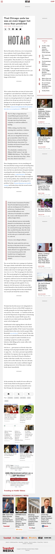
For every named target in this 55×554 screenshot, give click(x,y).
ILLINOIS (16, 397)
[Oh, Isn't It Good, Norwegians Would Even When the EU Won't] (44, 277)
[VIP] (52, 1)
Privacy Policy (40, 542)
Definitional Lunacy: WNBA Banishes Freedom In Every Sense (46, 72)
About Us (7, 542)
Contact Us (46, 542)
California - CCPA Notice (27, 543)
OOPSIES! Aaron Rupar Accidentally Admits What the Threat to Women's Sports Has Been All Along (20, 521)
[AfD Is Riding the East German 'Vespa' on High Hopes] (44, 132)
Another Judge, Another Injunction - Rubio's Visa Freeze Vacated (46, 49)
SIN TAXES (22, 397)
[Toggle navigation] (2, 1)
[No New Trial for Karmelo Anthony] (44, 203)
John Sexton (41, 214)
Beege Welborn (41, 147)
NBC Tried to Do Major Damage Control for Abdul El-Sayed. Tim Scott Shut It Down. (8, 519)
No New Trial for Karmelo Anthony (44, 210)
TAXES (6, 401)
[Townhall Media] (8, 549)
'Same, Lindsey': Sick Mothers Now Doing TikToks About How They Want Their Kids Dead (44, 258)
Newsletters (21, 542)
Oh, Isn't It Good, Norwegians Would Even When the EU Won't (44, 286)
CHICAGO (10, 397)
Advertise (26, 542)
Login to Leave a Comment (19, 479)
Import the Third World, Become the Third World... (44, 188)
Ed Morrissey (41, 122)
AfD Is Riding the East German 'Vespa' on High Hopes (44, 140)
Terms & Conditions (33, 542)
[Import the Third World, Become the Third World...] (44, 180)
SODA (29, 397)
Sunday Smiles (46, 90)
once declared (14, 333)
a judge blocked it (20, 174)
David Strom (41, 193)
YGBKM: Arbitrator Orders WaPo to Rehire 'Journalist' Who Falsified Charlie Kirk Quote (44, 114)
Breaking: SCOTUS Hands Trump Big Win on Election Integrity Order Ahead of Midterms (33, 520)
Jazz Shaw (7, 26)
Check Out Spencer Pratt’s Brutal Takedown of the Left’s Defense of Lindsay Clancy (46, 519)
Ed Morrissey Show (14, 542)
